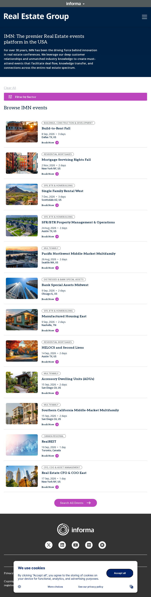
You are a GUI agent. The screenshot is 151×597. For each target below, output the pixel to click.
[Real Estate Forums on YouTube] (75, 545)
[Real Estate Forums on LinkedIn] (62, 545)
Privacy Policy (13, 573)
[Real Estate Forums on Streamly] (102, 545)
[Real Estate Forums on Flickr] (89, 545)
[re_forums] (48, 545)
